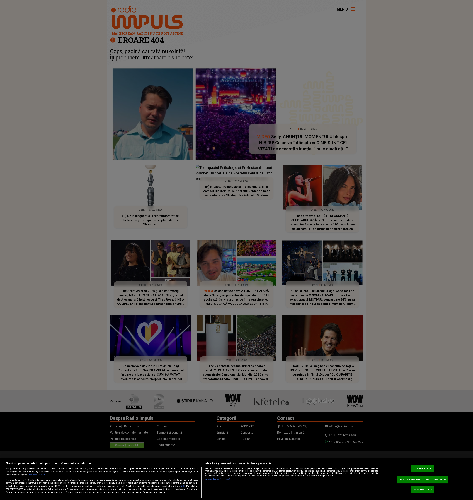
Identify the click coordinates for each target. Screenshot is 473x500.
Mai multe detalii (37, 475)
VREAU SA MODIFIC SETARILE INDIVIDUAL (423, 479)
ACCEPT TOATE (422, 468)
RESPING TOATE (422, 489)
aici (183, 486)
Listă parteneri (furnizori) (217, 479)
